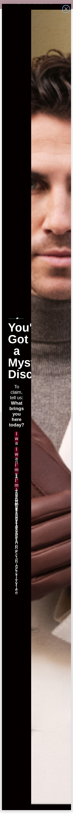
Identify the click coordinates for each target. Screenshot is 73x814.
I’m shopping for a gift (16, 468)
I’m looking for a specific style (16, 484)
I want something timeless (16, 437)
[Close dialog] (66, 8)
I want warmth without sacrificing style (16, 453)
